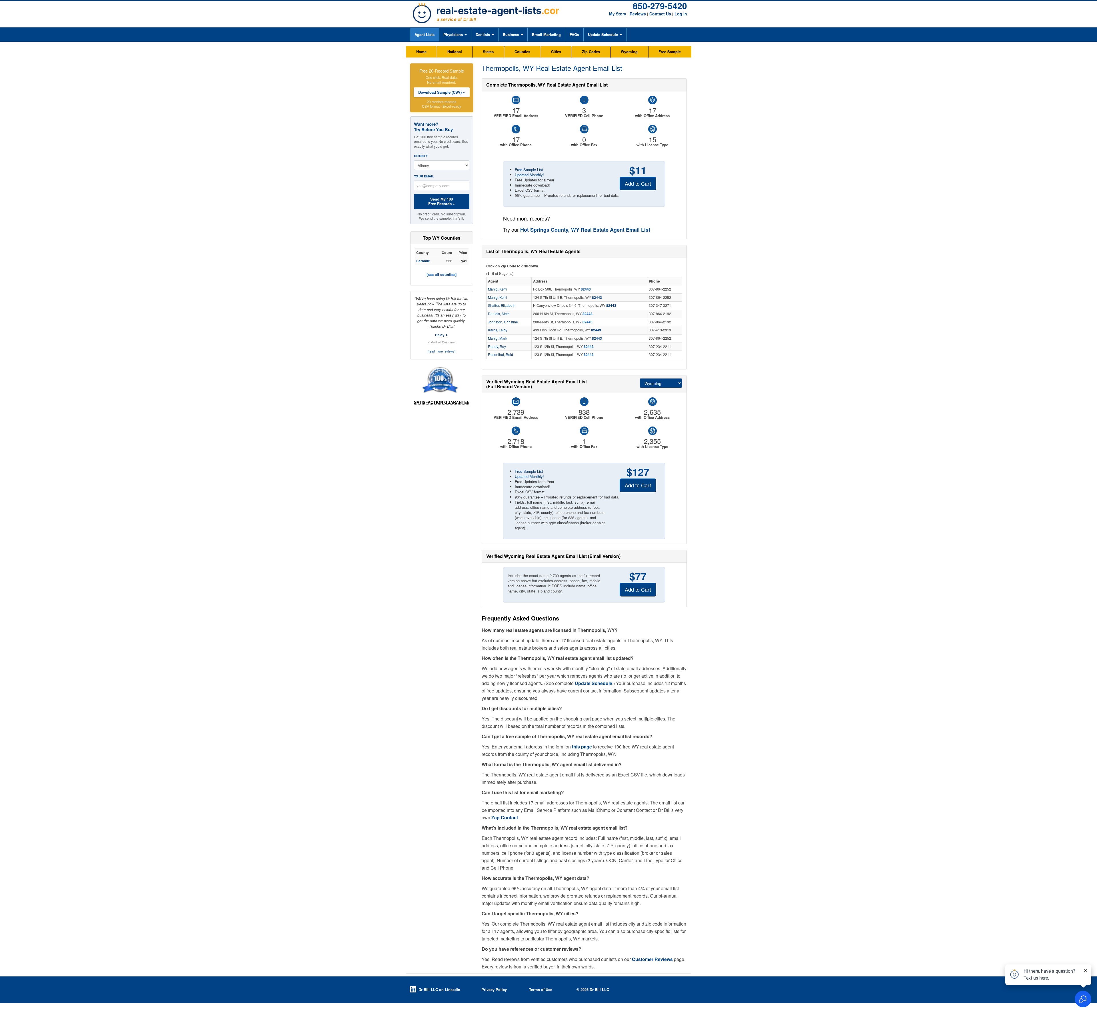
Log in (680, 14)
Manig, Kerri (497, 289)
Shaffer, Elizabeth (501, 305)
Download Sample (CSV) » (441, 92)
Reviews (638, 14)
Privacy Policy (494, 989)
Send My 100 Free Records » (441, 201)
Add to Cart (638, 183)
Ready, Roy (497, 346)
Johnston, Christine (503, 322)
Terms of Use (540, 989)
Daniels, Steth (499, 313)
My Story (617, 14)
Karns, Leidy (497, 330)
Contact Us (660, 14)
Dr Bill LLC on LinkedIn (439, 989)
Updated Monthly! (529, 174)
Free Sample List (529, 169)
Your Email (424, 176)
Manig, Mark (497, 338)
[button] (455, 34)
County (421, 156)
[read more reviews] (441, 351)
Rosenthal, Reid (500, 354)
